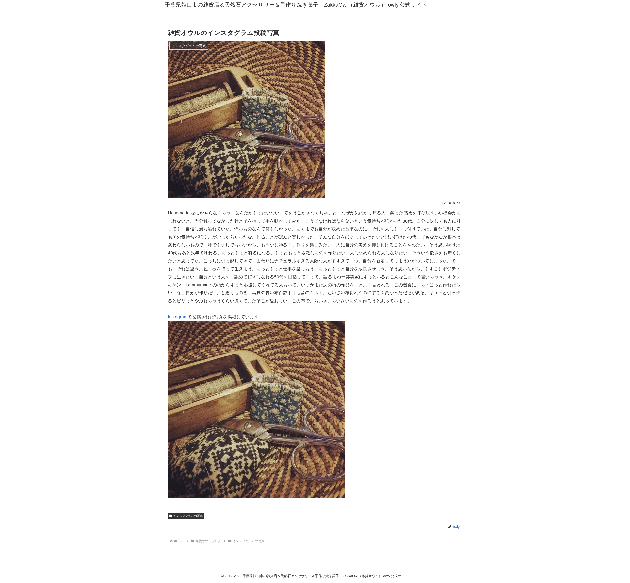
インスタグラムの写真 (188, 516)
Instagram (178, 316)
